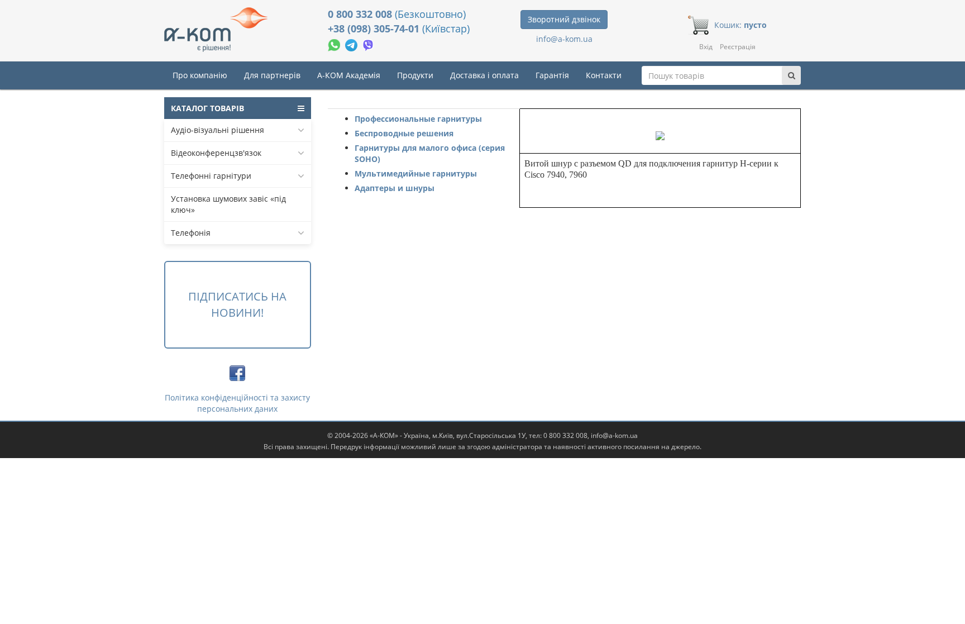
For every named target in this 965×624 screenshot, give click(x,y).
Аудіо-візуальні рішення (217, 130)
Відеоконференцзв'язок (216, 152)
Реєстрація (738, 46)
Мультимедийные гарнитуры (416, 173)
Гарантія (552, 75)
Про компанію (200, 75)
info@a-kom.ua (564, 39)
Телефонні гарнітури (211, 175)
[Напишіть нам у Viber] (368, 44)
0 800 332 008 (361, 14)
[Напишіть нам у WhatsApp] (335, 44)
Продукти (415, 75)
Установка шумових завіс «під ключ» (228, 204)
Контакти (604, 75)
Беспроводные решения (404, 133)
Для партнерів (272, 75)
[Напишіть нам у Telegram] (352, 44)
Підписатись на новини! (237, 304)
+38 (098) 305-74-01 (375, 28)
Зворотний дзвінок (564, 19)
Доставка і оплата (484, 75)
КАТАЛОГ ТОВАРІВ (207, 108)
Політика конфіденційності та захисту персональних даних (237, 403)
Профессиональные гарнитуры (418, 118)
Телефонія (191, 232)
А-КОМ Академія (348, 75)
